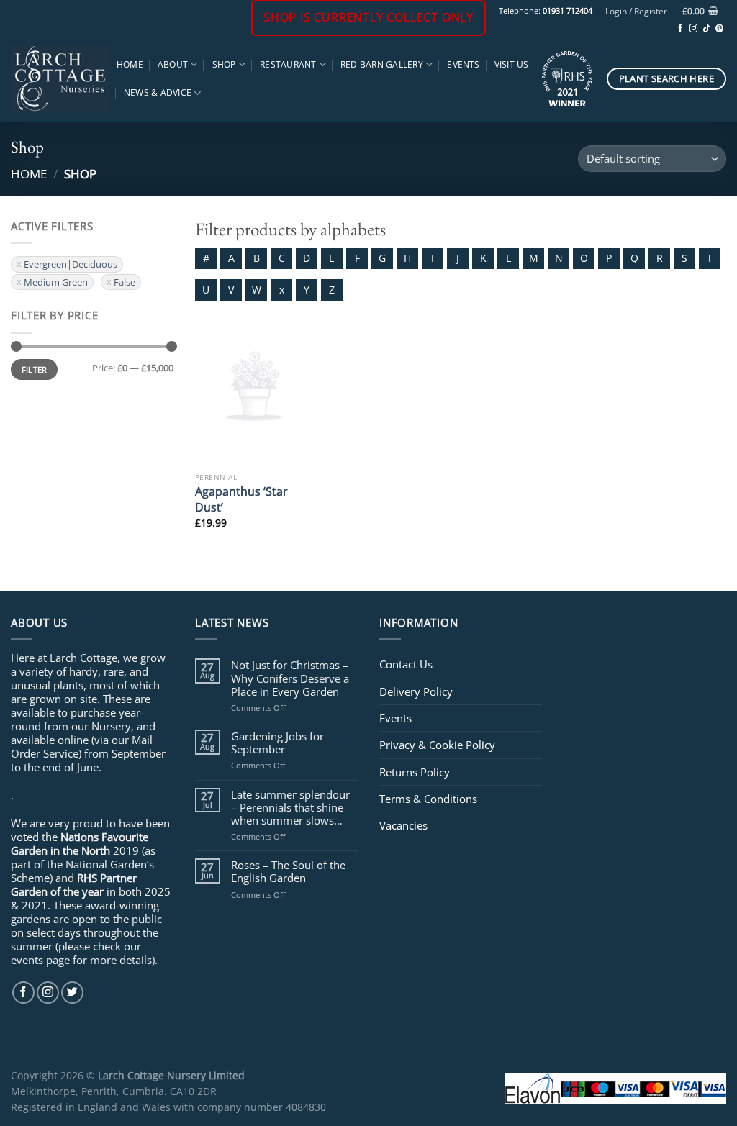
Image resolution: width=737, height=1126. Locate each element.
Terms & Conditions (428, 798)
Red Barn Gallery (381, 64)
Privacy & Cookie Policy (437, 744)
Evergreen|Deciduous (70, 264)
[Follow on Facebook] (680, 28)
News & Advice (157, 92)
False (124, 282)
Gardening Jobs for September (277, 742)
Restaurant (288, 64)
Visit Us (511, 64)
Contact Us (406, 664)
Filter (35, 369)
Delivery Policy (416, 691)
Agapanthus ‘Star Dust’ (241, 498)
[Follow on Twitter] (72, 992)
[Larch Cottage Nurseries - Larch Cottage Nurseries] (60, 78)
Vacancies (403, 825)
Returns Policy (414, 772)
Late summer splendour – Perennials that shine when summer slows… (290, 807)
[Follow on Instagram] (693, 28)
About (173, 64)
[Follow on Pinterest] (719, 28)
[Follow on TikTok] (706, 28)
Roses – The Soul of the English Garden (288, 871)
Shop (224, 64)
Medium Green (56, 282)
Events (463, 64)
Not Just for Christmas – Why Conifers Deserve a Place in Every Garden (290, 678)
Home (130, 64)
